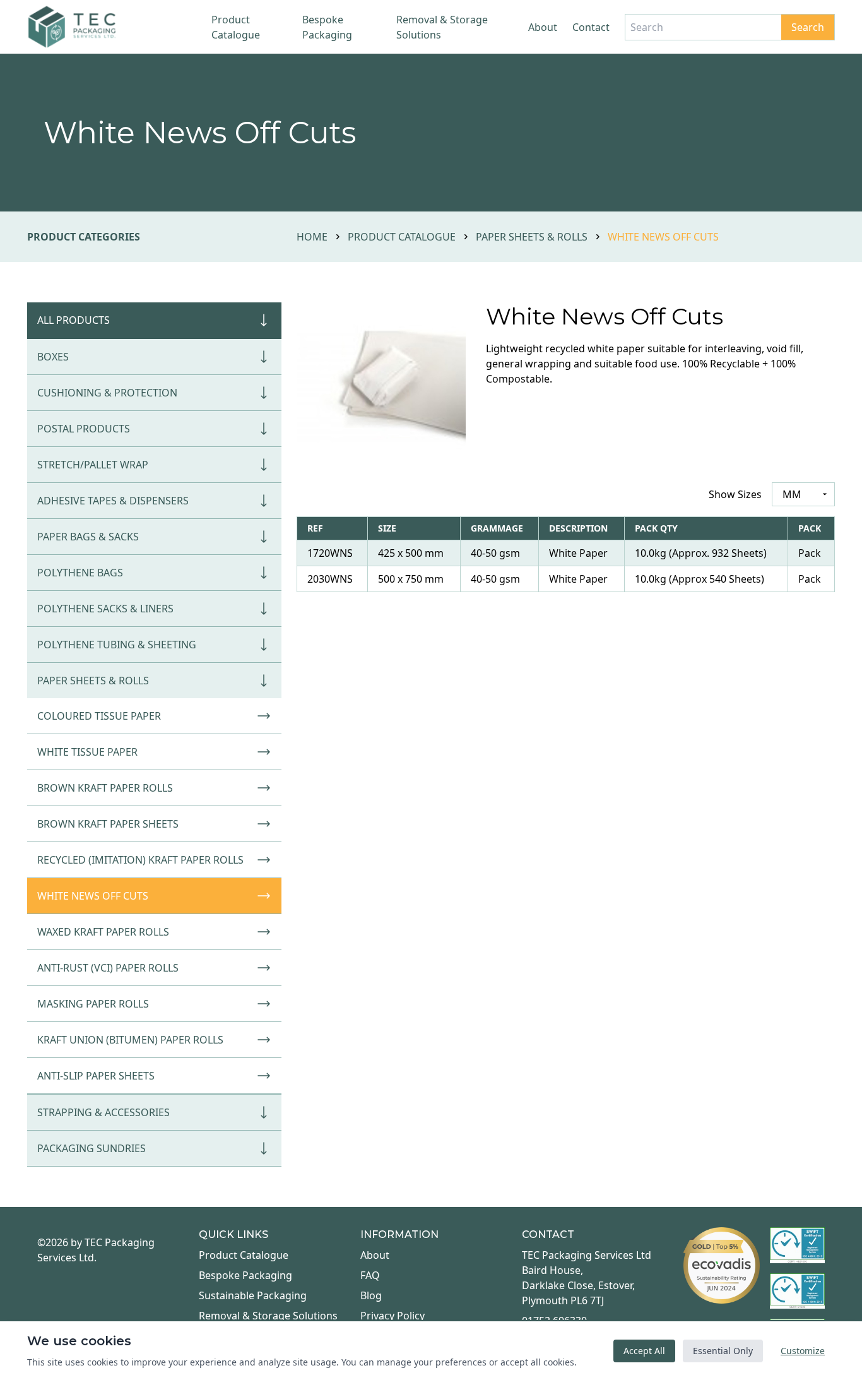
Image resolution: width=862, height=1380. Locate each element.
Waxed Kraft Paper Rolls (103, 932)
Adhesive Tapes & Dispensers (113, 501)
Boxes (53, 357)
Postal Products (83, 429)
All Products (73, 320)
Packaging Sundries (91, 1148)
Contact (591, 27)
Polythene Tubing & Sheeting (116, 644)
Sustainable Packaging (253, 1295)
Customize (803, 1351)
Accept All (644, 1351)
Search (807, 27)
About (542, 27)
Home (312, 237)
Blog (371, 1295)
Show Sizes (735, 494)
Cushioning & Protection (107, 393)
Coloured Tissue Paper (99, 716)
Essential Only (723, 1351)
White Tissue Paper (87, 752)
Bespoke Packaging (327, 27)
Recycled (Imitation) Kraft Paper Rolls (140, 860)
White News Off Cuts (92, 896)
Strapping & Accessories (103, 1112)
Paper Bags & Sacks (88, 537)
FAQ (370, 1275)
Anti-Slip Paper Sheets (96, 1076)
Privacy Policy (392, 1316)
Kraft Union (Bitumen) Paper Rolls (130, 1040)
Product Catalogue (235, 27)
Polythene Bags (80, 573)
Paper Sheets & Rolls (531, 237)
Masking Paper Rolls (93, 1004)
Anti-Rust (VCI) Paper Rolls (108, 968)
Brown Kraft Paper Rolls (105, 788)
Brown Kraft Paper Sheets (108, 824)
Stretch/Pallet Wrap (92, 465)
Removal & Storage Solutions (442, 27)
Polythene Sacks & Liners (105, 609)
